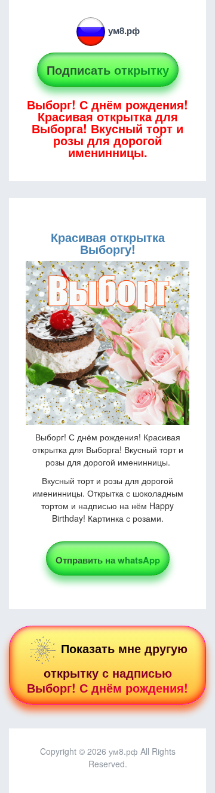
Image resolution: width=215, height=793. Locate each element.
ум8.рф (124, 30)
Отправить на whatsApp (108, 560)
